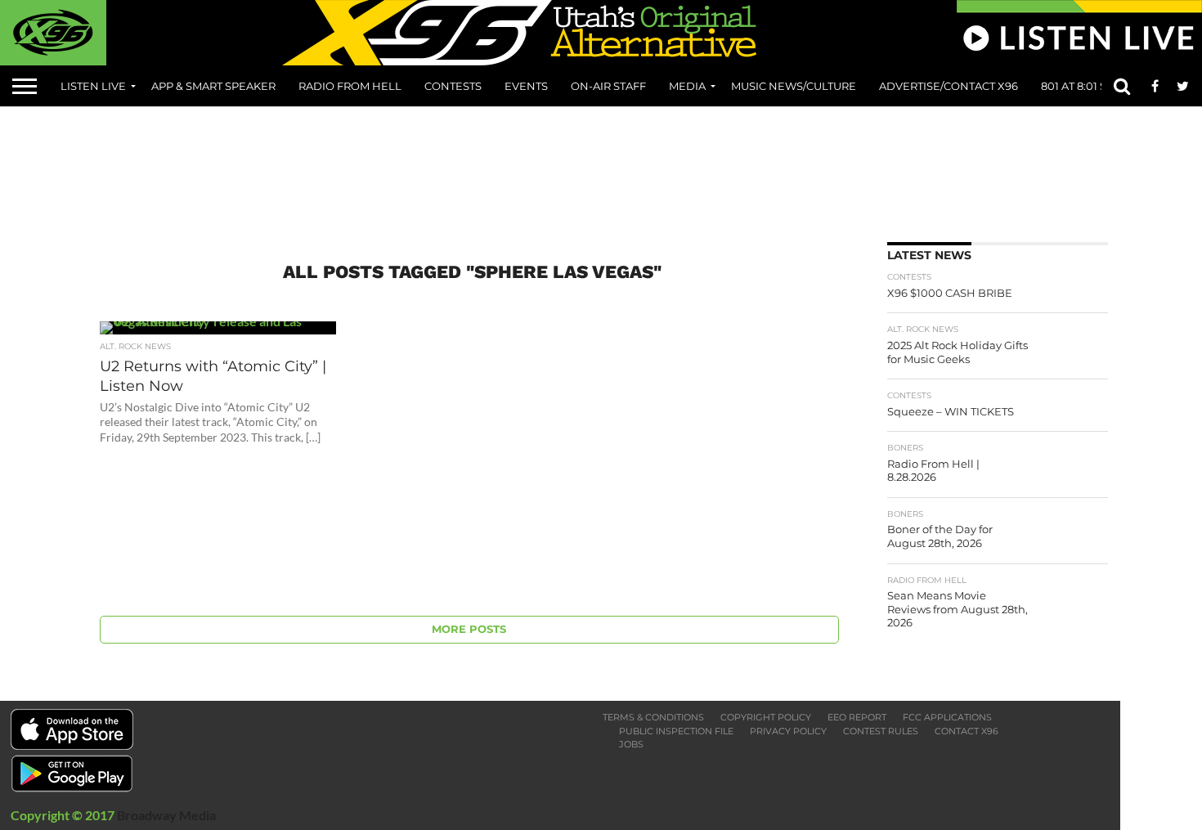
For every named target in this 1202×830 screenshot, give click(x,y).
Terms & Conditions (653, 717)
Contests (453, 85)
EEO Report (856, 717)
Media (687, 85)
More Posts (469, 629)
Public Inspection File (676, 731)
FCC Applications (947, 717)
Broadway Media (166, 815)
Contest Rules (880, 731)
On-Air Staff (608, 85)
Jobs (631, 744)
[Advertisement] (601, 168)
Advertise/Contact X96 (948, 85)
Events (526, 85)
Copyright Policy (765, 717)
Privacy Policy (788, 731)
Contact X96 (966, 731)
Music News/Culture (793, 85)
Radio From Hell (349, 85)
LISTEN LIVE (93, 85)
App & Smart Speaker (213, 85)
